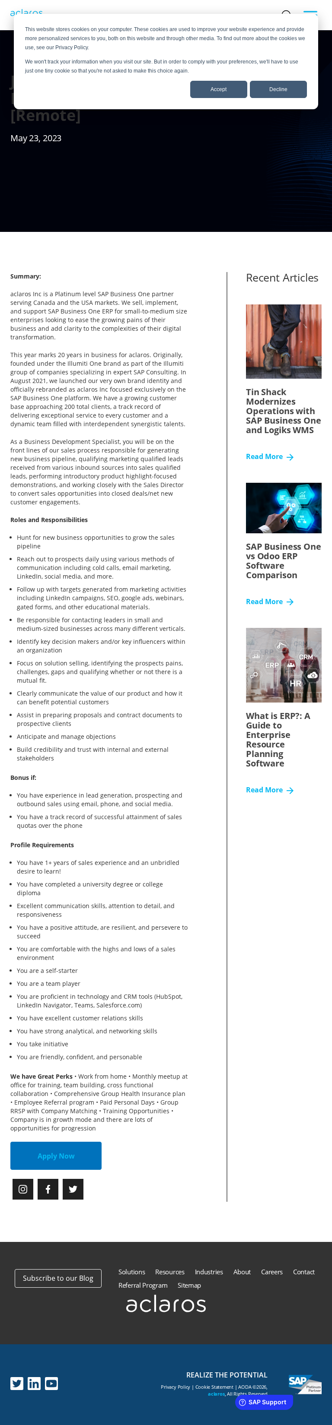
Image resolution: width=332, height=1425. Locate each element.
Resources (169, 1271)
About (242, 1271)
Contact (304, 1271)
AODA (244, 1387)
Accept (219, 89)
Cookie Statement (214, 1387)
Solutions (131, 1271)
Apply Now (56, 1156)
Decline (278, 89)
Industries (209, 1271)
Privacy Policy (175, 1387)
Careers (272, 1271)
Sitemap (189, 1285)
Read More (265, 457)
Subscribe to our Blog (58, 1278)
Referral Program (142, 1285)
